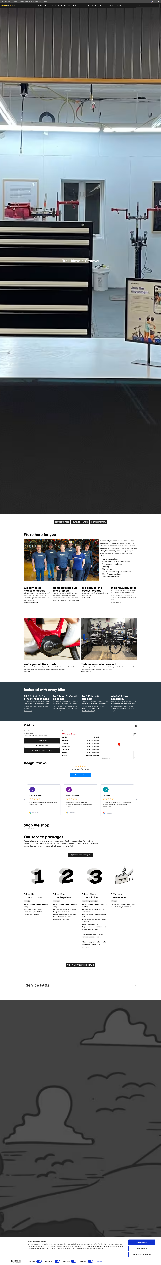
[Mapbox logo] (105, 758)
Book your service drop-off (31, 602)
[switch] (57, 1261)
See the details (86, 598)
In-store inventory (98, 522)
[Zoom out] (135, 755)
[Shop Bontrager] (26, 1)
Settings (99, 1261)
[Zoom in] (135, 752)
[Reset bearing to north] (135, 757)
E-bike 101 (27, 671)
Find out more (85, 671)
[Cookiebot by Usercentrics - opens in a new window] (16, 1261)
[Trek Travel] (40, 1)
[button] (119, 745)
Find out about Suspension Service (80, 965)
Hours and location (80, 522)
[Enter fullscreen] (135, 734)
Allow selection (142, 1248)
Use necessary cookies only (142, 1254)
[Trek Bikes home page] (5, 1)
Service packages (62, 522)
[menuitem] (40, 5)
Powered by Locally (29, 828)
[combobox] (148, 6)
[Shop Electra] (15, 1)
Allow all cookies (141, 1242)
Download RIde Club (88, 711)
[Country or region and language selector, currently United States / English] (152, 2)
